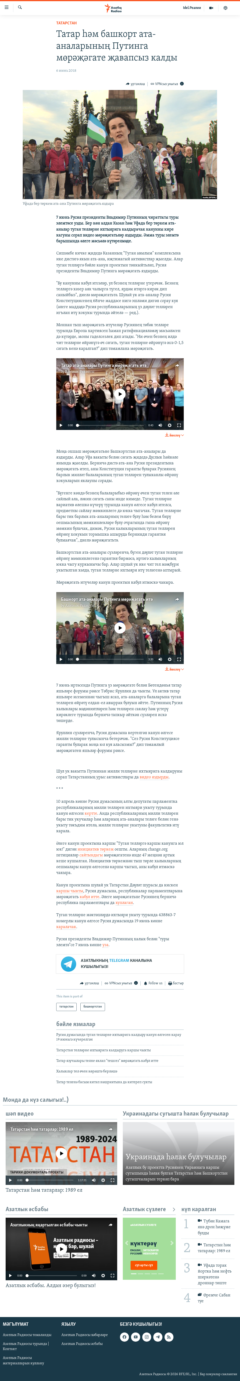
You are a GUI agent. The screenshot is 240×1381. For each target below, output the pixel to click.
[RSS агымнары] (169, 1336)
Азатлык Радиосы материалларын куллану (23, 1360)
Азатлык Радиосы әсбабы (82, 1344)
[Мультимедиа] (211, 8)
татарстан (66, 23)
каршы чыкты (69, 891)
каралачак (66, 927)
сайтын (86, 855)
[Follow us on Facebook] (124, 1336)
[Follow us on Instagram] (146, 1336)
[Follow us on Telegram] (157, 1336)
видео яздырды (154, 777)
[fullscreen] (179, 425)
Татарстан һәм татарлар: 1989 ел (41, 1129)
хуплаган (124, 903)
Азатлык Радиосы (79, 372)
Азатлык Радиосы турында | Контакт (26, 1346)
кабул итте (89, 897)
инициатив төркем (96, 849)
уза (105, 945)
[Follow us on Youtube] (135, 1336)
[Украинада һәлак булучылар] (178, 1153)
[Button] (135, 84)
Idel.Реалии (192, 8)
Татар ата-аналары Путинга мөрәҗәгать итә (103, 365)
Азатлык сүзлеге (144, 1209)
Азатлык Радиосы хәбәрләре (84, 1335)
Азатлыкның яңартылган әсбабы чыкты (48, 1225)
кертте (91, 814)
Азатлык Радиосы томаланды (27, 1335)
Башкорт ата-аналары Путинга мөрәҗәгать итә (107, 599)
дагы (98, 855)
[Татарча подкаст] (225, 8)
